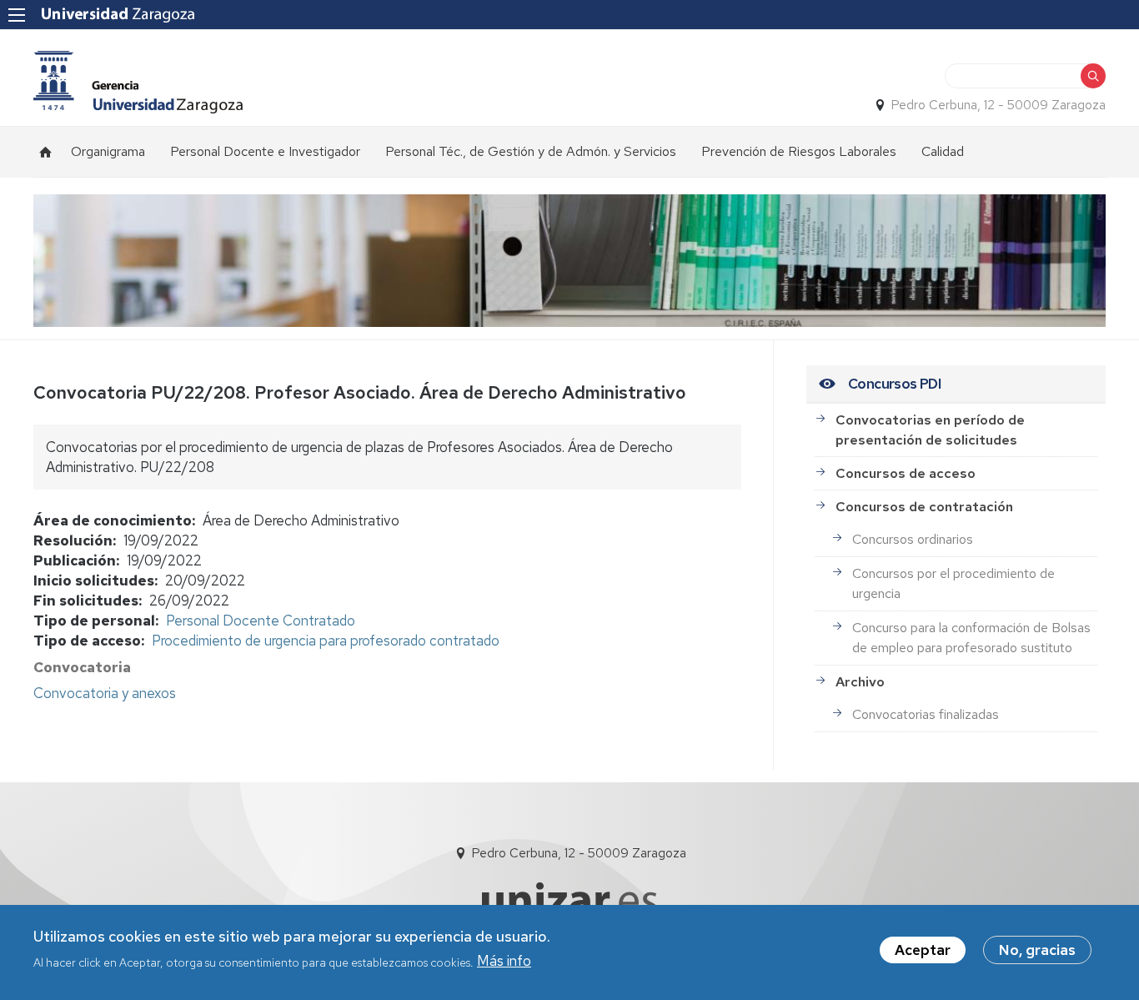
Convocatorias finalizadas (925, 714)
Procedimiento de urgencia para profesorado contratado (325, 640)
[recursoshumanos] (138, 82)
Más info (504, 961)
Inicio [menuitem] (45, 151)
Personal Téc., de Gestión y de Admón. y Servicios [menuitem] (530, 151)
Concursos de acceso (905, 473)
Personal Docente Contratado (260, 620)
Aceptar (923, 950)
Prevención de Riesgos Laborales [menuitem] (798, 151)
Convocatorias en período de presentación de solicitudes (930, 430)
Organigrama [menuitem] (108, 151)
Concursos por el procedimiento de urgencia (953, 583)
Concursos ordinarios (912, 539)
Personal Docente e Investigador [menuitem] (265, 151)
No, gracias (1037, 950)
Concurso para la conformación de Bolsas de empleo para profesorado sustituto (971, 637)
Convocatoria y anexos (104, 693)
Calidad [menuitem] (942, 151)
